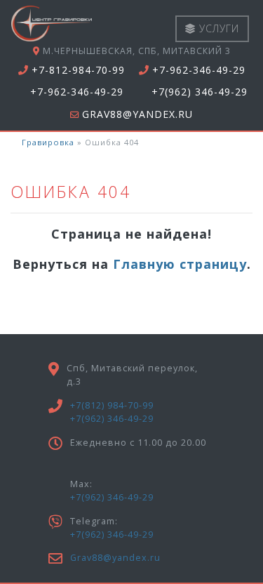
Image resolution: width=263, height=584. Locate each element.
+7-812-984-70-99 (78, 70)
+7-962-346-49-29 (198, 70)
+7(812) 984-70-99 (112, 405)
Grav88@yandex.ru (137, 114)
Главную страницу (180, 263)
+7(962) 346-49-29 (199, 92)
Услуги (217, 28)
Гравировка (48, 142)
